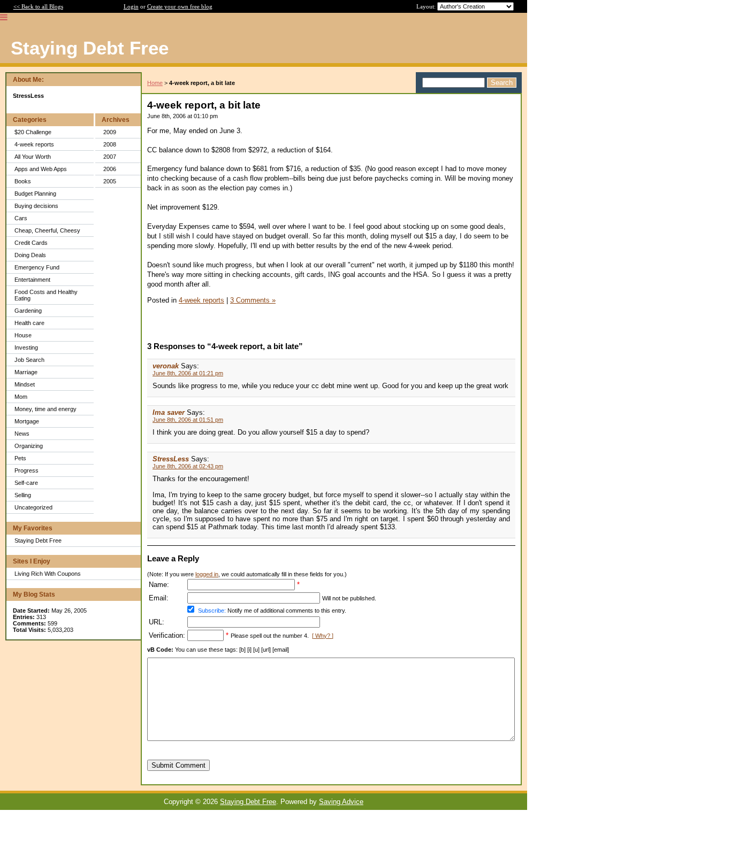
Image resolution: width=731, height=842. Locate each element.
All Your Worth (32, 156)
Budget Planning (35, 193)
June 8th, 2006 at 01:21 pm (188, 373)
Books (22, 181)
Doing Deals (30, 255)
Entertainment (32, 279)
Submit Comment (178, 765)
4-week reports (34, 144)
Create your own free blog (179, 6)
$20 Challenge (32, 132)
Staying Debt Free (38, 540)
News (21, 433)
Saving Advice (341, 802)
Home (155, 83)
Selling (22, 495)
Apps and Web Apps (40, 169)
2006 (109, 169)
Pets (20, 458)
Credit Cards (31, 243)
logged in (206, 574)
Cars (20, 218)
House (23, 335)
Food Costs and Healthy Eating (46, 295)
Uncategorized (33, 507)
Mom (20, 396)
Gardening (28, 310)
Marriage (25, 372)
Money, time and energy (45, 409)
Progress (26, 470)
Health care (29, 323)
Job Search (29, 360)
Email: (159, 598)
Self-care (26, 483)
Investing (26, 347)
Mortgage (26, 421)
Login (131, 6)
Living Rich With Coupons (47, 573)
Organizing (28, 446)
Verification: (167, 635)
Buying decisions (36, 206)
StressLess (171, 459)
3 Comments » (253, 300)
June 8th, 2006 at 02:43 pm (188, 466)
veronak (166, 366)
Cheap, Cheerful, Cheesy (47, 230)
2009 (109, 132)
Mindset (24, 384)
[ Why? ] (322, 635)
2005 (109, 181)
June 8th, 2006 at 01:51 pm (188, 419)
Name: (159, 585)
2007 (109, 156)
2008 (109, 144)
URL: (156, 622)
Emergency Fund (36, 267)
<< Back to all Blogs (38, 6)
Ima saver (169, 412)
